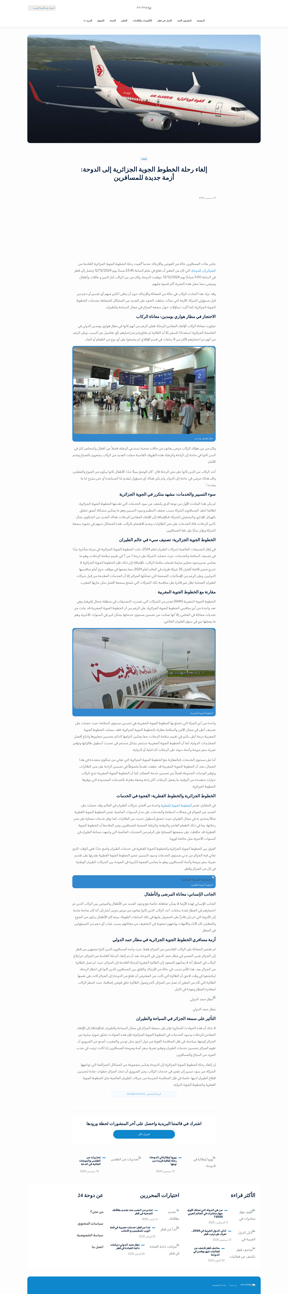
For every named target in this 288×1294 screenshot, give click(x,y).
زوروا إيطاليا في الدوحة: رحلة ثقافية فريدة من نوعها (163, 1161)
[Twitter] (258, 8)
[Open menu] (30, 20)
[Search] (258, 20)
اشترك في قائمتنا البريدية (43, 8)
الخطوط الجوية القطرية (176, 805)
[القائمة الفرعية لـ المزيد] (84, 20)
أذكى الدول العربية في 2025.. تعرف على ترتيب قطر (208, 1232)
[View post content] (201, 1166)
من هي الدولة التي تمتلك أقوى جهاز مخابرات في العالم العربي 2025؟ (205, 1213)
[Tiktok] (243, 8)
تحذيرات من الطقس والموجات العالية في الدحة (90, 1161)
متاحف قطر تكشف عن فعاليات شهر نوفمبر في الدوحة (206, 1251)
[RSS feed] (36, 1286)
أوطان (144, 159)
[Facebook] (250, 8)
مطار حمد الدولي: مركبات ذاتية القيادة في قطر (125, 1246)
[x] (60, 1286)
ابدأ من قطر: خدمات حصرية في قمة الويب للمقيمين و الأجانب (130, 1229)
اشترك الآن (144, 1134)
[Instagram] (44, 1286)
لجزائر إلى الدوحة (203, 270)
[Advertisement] (144, 233)
